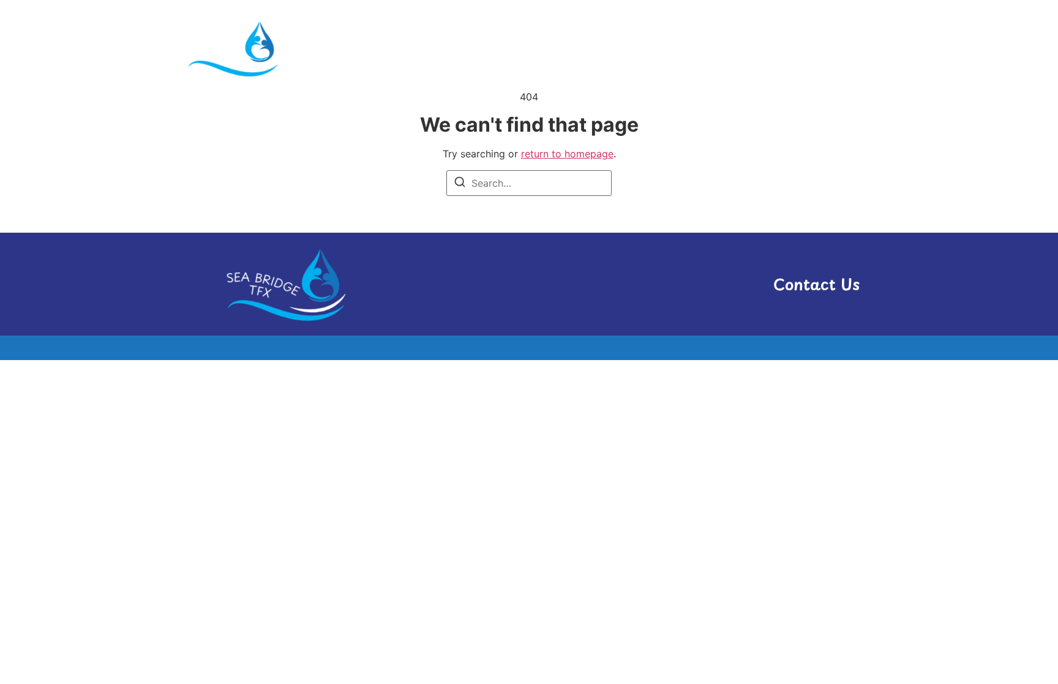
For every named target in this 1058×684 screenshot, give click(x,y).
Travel (843, 48)
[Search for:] (529, 183)
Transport (773, 48)
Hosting (647, 48)
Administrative (560, 48)
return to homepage (567, 154)
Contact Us (816, 284)
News (707, 48)
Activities (470, 48)
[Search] (460, 184)
